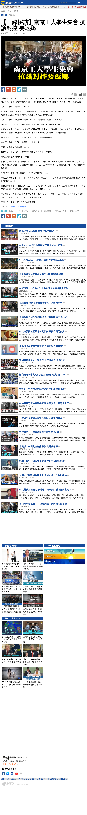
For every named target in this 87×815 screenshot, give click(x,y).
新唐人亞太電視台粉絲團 (18, 207)
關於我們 (33, 779)
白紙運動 (47, 211)
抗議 (11, 211)
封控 (26, 211)
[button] (43, 61)
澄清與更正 (52, 779)
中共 (19, 211)
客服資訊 (42, 779)
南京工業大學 (60, 211)
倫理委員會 (63, 779)
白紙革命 (13, 15)
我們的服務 (23, 779)
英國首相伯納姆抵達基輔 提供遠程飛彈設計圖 (30, 7)
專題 (4, 15)
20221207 (74, 211)
